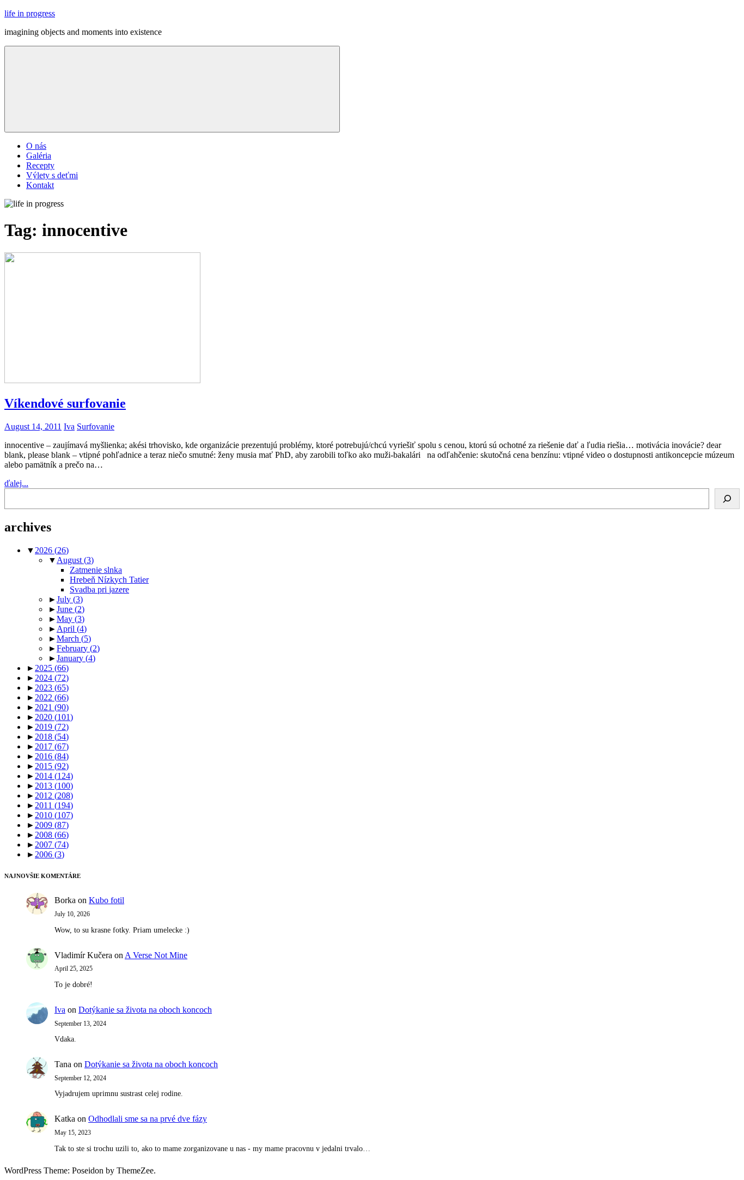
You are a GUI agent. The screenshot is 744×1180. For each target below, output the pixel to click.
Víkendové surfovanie (65, 403)
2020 (54, 717)
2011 (54, 805)
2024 (52, 677)
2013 (54, 785)
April (72, 628)
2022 (52, 697)
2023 (52, 687)
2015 (52, 766)
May (70, 619)
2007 (52, 844)
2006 (49, 854)
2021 (52, 707)
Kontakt (40, 185)
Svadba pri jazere (99, 589)
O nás (36, 145)
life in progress (29, 13)
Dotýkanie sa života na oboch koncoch (145, 1009)
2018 (52, 736)
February (78, 648)
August (75, 560)
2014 (54, 775)
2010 (54, 815)
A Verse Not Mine (156, 955)
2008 (52, 834)
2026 (52, 550)
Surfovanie (95, 426)
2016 (52, 756)
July (70, 599)
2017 (52, 746)
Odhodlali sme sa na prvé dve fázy (147, 1118)
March (74, 638)
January (76, 658)
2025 (52, 668)
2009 (52, 825)
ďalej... (16, 483)
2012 (54, 795)
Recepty (40, 165)
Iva (69, 426)
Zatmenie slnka (96, 569)
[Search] (727, 498)
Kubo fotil (106, 900)
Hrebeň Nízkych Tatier (109, 579)
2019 (52, 726)
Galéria (38, 155)
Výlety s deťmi (52, 175)
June (70, 609)
